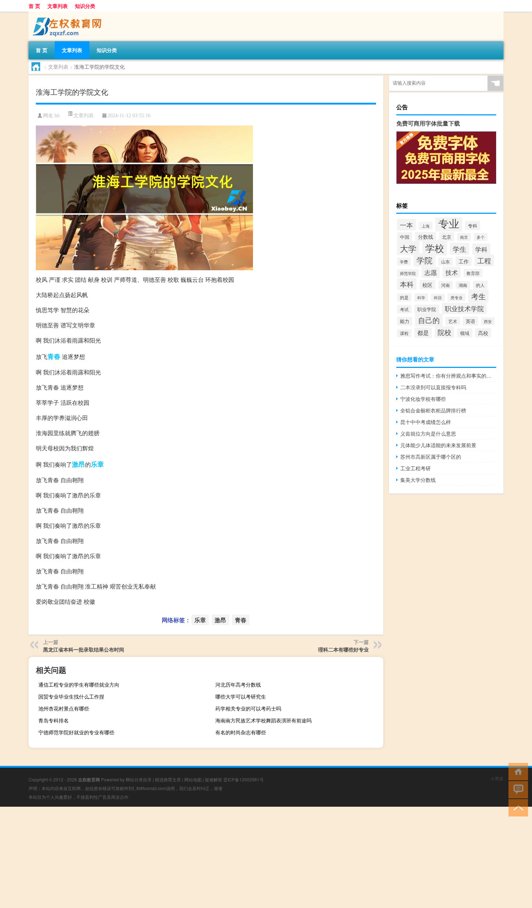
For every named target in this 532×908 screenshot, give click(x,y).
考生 (478, 295)
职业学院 (426, 309)
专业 (448, 222)
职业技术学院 (464, 308)
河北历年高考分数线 (238, 684)
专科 (472, 225)
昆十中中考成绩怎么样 (425, 421)
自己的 (429, 320)
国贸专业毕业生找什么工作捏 (71, 696)
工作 (464, 261)
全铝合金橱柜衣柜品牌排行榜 (433, 410)
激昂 (78, 464)
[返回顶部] (516, 807)
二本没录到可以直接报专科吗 (433, 387)
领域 (464, 333)
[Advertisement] (217, 857)
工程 (484, 260)
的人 (480, 285)
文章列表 (57, 5)
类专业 (457, 297)
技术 (452, 272)
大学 (408, 248)
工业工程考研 (415, 468)
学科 (481, 249)
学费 (404, 261)
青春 (53, 356)
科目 (438, 297)
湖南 (463, 285)
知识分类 (85, 5)
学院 (424, 260)
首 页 (34, 5)
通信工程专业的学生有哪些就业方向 (78, 684)
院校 (444, 332)
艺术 (452, 321)
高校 (483, 332)
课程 (404, 333)
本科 (407, 284)
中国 (404, 236)
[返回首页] (516, 771)
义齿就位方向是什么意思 (428, 433)
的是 (404, 297)
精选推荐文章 (168, 779)
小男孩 (496, 778)
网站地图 (193, 779)
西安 (488, 321)
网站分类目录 (139, 779)
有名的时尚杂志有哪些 (240, 732)
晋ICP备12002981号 (243, 779)
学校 (434, 247)
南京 (464, 237)
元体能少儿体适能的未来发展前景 (438, 445)
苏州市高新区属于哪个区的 (430, 456)
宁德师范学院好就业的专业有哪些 (76, 732)
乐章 (97, 464)
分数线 (425, 236)
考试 (404, 309)
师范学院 (408, 273)
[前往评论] (516, 789)
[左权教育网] (67, 14)
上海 (426, 226)
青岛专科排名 (53, 720)
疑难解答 (213, 779)
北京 (446, 236)
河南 (445, 285)
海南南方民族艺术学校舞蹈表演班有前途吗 (263, 720)
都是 (423, 332)
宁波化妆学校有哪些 (423, 398)
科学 (421, 297)
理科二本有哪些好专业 (343, 649)
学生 (459, 249)
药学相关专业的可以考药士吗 (248, 708)
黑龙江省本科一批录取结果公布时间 (83, 649)
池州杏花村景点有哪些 (63, 708)
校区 (427, 284)
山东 (445, 261)
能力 (404, 321)
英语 (470, 321)
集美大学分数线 (418, 479)
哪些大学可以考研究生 (240, 696)
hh (57, 115)
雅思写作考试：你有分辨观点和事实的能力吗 (448, 375)
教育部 (473, 273)
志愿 (431, 272)
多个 (481, 237)
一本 (406, 224)
